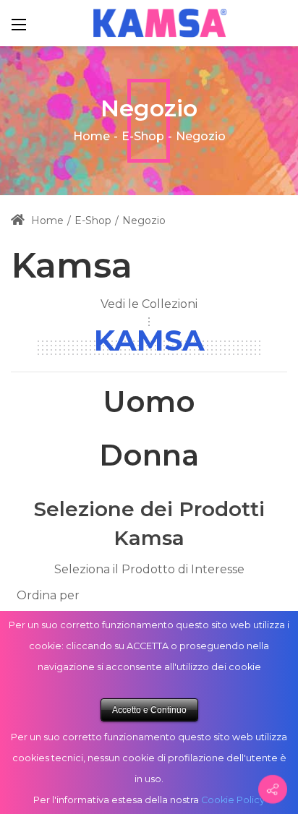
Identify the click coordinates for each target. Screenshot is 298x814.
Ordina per (48, 595)
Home (91, 136)
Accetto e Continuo (149, 710)
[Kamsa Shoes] (159, 22)
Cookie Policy (233, 799)
